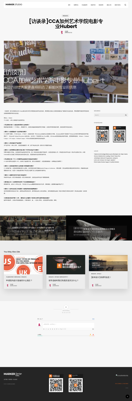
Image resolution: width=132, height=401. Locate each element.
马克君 (66, 31)
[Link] (61, 329)
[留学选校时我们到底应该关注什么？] (65, 272)
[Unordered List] (55, 329)
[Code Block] (59, 329)
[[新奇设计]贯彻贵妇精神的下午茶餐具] (99, 228)
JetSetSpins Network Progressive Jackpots (106, 158)
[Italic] (46, 329)
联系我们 (11, 379)
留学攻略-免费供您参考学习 (61, 277)
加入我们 (15, 379)
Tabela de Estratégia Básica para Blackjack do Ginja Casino (111, 154)
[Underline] (48, 329)
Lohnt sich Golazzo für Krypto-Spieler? (104, 160)
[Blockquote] (57, 329)
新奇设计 (99, 273)
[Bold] (44, 329)
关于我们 (6, 379)
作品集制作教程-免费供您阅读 (13, 277)
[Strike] (50, 329)
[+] (65, 329)
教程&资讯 (65, 16)
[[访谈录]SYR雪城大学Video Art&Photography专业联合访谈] (33, 228)
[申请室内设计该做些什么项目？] (23, 272)
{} (63, 329)
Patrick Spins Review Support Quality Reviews (106, 162)
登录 (93, 319)
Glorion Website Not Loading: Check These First (107, 156)
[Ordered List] (52, 329)
